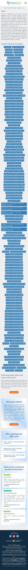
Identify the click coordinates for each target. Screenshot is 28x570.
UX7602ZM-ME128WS (14, 362)
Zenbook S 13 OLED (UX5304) (14, 60)
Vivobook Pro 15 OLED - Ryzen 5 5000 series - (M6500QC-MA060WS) (13, 225)
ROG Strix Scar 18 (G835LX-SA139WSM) (14, 286)
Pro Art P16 (6, 343)
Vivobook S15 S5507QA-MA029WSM (14, 327)
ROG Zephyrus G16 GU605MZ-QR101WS (14, 76)
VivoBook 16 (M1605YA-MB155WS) (14, 68)
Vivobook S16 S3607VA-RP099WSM (14, 313)
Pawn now (14, 392)
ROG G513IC (6, 251)
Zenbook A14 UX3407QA (14, 332)
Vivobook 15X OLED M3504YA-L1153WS (14, 182)
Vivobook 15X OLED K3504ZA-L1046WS (14, 176)
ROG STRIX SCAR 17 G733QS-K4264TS (14, 149)
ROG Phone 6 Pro (18, 49)
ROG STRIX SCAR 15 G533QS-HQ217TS (14, 160)
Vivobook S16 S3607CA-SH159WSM (14, 322)
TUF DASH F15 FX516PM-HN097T (14, 128)
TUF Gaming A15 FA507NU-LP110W (14, 109)
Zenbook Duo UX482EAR (14, 240)
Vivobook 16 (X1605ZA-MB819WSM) (14, 359)
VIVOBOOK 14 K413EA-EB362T (14, 144)
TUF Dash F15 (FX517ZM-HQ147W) (14, 278)
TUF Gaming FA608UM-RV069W (14, 300)
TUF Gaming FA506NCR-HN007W (14, 254)
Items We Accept (12, 8)
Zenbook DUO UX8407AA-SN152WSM (14, 335)
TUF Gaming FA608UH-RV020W (14, 305)
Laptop (19, 8)
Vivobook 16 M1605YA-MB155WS (14, 273)
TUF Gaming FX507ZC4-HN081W (14, 259)
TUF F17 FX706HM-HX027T (14, 163)
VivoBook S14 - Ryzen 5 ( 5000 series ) (14, 171)
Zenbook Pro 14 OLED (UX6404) (14, 198)
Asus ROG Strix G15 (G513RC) (14, 292)
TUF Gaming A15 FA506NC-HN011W (14, 103)
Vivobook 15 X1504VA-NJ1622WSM (14, 270)
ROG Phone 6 (9, 49)
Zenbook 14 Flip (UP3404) (14, 57)
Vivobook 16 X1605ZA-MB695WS (14, 87)
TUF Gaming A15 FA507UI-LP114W (14, 111)
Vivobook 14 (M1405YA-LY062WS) (14, 219)
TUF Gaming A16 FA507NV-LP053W (14, 295)
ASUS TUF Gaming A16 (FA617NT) (14, 249)
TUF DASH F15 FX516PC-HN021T (14, 152)
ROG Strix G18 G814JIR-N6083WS (14, 117)
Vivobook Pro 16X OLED (14, 201)
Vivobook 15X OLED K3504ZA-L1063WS (14, 179)
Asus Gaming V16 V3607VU (14, 281)
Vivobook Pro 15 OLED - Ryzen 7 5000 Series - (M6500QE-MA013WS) (13, 208)
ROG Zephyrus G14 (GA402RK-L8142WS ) (14, 235)
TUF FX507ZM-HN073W (14, 63)
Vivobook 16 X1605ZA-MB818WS (14, 74)
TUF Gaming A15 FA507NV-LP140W (14, 106)
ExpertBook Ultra (14, 346)
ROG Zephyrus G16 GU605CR (14, 289)
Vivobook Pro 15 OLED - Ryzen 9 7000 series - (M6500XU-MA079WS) (13, 204)
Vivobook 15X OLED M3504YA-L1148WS (14, 187)
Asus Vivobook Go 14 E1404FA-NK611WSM (14, 284)
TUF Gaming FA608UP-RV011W (14, 303)
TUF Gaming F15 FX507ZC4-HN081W (14, 120)
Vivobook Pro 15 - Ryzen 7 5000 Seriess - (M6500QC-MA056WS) (12, 212)
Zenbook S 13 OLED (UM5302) (14, 195)
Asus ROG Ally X (10, 370)
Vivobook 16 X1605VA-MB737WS (14, 192)
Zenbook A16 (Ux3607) (14, 354)
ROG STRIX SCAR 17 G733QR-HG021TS (14, 130)
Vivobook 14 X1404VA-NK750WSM (14, 265)
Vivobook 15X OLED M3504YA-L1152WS (14, 190)
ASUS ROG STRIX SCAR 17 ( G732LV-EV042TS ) (14, 238)
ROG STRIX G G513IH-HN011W (14, 66)
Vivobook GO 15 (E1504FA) (14, 221)
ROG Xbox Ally (18, 370)
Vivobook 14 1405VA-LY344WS (14, 98)
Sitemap (23, 565)
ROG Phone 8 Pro (18, 52)
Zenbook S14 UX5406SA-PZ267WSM (14, 338)
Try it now (14, 424)
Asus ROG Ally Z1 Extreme (9, 367)
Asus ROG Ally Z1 (21, 367)
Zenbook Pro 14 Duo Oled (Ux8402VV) (14, 357)
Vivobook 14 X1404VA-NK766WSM (14, 267)
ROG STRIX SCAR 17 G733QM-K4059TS (14, 157)
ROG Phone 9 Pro (9, 55)
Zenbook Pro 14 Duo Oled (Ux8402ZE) (14, 349)
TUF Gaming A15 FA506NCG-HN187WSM (14, 365)
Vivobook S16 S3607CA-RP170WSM (14, 316)
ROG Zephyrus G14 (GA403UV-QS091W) (14, 246)
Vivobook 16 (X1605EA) (14, 243)
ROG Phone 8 (9, 52)
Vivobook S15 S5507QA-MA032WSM (14, 330)
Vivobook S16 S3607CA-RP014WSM (14, 319)
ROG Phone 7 (7, 47)
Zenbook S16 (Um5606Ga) (14, 351)
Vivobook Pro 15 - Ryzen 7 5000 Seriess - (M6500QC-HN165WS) (12, 229)
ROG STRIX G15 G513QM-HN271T (14, 136)
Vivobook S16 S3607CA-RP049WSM (14, 324)
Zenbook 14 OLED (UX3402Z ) (18, 251)
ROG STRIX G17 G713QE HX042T (14, 133)
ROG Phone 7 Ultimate (18, 47)
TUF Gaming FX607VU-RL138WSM (14, 262)
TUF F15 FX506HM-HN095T (14, 141)
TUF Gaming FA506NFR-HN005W (14, 257)
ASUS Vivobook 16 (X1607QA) (18, 343)
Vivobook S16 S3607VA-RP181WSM (14, 311)
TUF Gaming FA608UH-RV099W (14, 297)
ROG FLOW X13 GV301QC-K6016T (14, 138)
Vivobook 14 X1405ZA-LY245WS (14, 71)
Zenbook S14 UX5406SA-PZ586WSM (14, 340)
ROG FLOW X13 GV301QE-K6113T (14, 147)
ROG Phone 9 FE (19, 55)
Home (5, 8)
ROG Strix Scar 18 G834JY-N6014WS (14, 216)
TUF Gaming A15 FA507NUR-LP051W (14, 90)
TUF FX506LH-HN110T (14, 125)
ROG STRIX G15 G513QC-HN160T (14, 168)
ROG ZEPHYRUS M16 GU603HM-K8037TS (14, 155)
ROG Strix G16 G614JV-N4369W (14, 232)
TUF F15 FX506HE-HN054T (14, 165)
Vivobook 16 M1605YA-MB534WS (14, 82)
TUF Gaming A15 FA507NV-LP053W (14, 101)
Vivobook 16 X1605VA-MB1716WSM (14, 276)
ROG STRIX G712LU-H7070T (14, 122)
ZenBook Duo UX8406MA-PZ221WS (14, 79)
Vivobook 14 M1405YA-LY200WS (14, 93)
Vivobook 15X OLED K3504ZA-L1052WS (14, 174)
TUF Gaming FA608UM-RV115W (14, 308)
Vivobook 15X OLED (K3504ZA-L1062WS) (14, 184)
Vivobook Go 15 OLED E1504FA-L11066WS (14, 95)
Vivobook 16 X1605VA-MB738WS (14, 84)
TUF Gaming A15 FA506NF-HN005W (14, 114)
